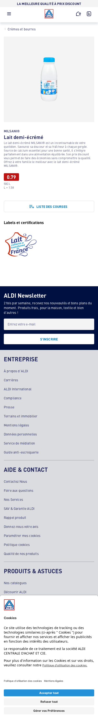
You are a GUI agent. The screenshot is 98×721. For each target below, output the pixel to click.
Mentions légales (16, 425)
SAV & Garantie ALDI (19, 508)
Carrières (11, 379)
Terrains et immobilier (21, 416)
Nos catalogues (15, 582)
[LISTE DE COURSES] (89, 14)
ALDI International (17, 389)
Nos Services (13, 499)
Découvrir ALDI (15, 591)
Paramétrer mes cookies (22, 535)
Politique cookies (17, 544)
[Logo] (49, 14)
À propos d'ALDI (16, 370)
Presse (9, 407)
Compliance (13, 398)
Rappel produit (15, 517)
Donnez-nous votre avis (21, 526)
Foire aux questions (18, 490)
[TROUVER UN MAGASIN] (78, 14)
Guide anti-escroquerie (21, 452)
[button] (9, 15)
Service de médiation (19, 443)
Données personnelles (20, 434)
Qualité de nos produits (21, 553)
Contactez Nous (15, 481)
